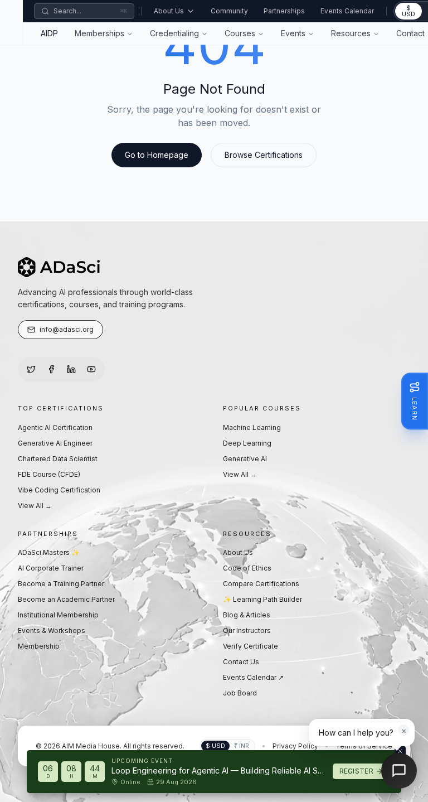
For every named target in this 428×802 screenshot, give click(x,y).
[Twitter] (31, 369)
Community (229, 11)
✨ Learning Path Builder (262, 599)
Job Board (240, 693)
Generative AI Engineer (55, 443)
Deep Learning (247, 443)
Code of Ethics (247, 568)
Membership (39, 646)
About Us (169, 11)
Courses (240, 33)
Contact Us (241, 662)
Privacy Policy (295, 746)
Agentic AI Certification (55, 427)
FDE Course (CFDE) (49, 474)
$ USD (408, 11)
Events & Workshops (51, 630)
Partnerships (284, 11)
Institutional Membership (58, 615)
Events (293, 33)
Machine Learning (252, 427)
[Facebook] (51, 369)
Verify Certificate (250, 646)
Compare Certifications (261, 583)
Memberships (99, 33)
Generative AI (245, 459)
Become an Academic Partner (66, 599)
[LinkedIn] (71, 369)
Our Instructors (247, 630)
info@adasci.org (67, 329)
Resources (351, 33)
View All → (35, 505)
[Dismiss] (400, 751)
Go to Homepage (156, 155)
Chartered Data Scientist (58, 459)
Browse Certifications (264, 155)
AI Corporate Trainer (51, 568)
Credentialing (174, 33)
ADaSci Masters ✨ (49, 552)
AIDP (49, 33)
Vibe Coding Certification (59, 490)
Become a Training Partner (61, 583)
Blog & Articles (246, 615)
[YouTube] (91, 369)
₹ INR (241, 746)
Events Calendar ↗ (253, 677)
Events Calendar (347, 11)
